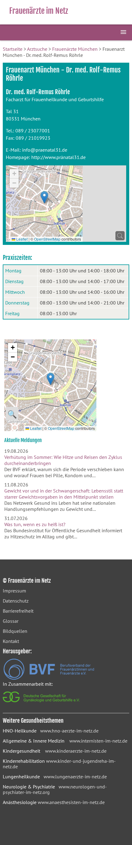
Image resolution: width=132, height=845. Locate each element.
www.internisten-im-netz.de (98, 741)
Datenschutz (16, 601)
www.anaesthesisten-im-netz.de (71, 802)
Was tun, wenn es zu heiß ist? (34, 524)
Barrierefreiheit (18, 611)
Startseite (12, 49)
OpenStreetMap (47, 239)
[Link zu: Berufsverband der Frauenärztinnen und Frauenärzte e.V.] (49, 678)
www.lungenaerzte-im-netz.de (75, 776)
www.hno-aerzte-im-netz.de (69, 731)
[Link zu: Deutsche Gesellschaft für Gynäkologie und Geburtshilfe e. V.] (41, 704)
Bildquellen (15, 631)
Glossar (10, 621)
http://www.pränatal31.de (58, 157)
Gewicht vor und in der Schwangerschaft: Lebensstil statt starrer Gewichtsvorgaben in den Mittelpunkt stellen (63, 494)
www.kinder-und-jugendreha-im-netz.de (59, 763)
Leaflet (21, 239)
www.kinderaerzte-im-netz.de (76, 751)
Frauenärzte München (75, 49)
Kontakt (11, 641)
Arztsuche (37, 49)
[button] (44, 197)
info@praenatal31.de (44, 150)
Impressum (14, 591)
